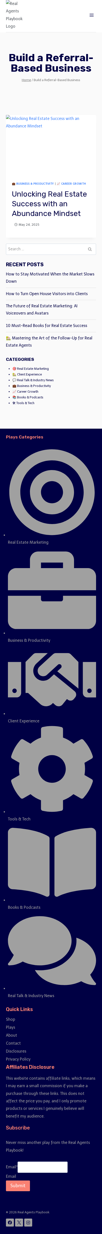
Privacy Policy (18, 1059)
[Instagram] (28, 1223)
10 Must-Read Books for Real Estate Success (46, 325)
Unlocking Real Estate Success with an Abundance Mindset (49, 204)
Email (12, 1167)
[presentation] (51, 145)
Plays (10, 1027)
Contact (13, 1043)
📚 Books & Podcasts (27, 397)
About (11, 1035)
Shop (10, 1019)
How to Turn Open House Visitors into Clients (48, 293)
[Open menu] (91, 15)
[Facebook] (10, 1223)
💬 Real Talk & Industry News (33, 380)
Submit (18, 1185)
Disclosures (16, 1051)
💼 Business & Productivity (33, 183)
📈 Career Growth (71, 183)
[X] (19, 1223)
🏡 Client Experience (27, 374)
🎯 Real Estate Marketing (30, 369)
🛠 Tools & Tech (23, 403)
